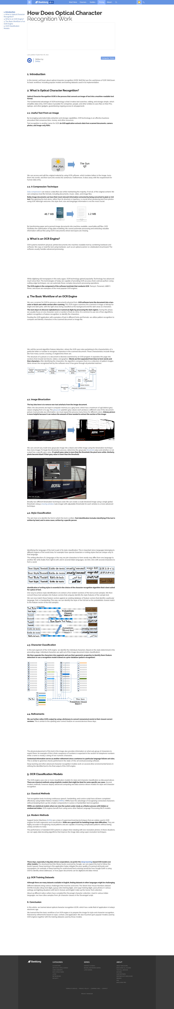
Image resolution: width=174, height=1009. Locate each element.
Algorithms (57, 965)
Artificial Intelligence (60, 968)
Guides (93, 2)
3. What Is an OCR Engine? (14, 19)
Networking (57, 976)
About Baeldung (122, 965)
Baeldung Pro (121, 982)
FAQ (118, 980)
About (110, 2)
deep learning (86, 862)
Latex (54, 974)
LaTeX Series (88, 970)
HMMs (61, 801)
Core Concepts (58, 970)
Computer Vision (108, 58)
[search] (143, 2)
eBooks (119, 978)
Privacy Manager (87, 993)
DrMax (37, 61)
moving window (47, 504)
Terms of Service (71, 988)
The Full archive (122, 970)
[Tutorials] (29, 2)
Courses (83, 2)
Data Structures (58, 972)
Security (55, 978)
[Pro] (139, 2)
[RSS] (116, 2)
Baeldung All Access (124, 968)
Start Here (73, 2)
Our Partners (121, 974)
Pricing (101, 2)
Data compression (34, 192)
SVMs (49, 820)
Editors (119, 972)
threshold (90, 450)
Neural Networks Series (92, 968)
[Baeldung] (42, 2)
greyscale (57, 410)
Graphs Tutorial (89, 965)
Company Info (95, 988)
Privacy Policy (84, 988)
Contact (105, 988)
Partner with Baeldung (125, 976)
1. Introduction (9, 12)
